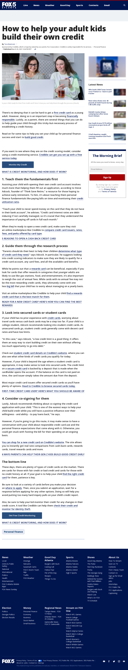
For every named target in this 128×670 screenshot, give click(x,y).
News (5, 557)
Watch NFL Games (73, 614)
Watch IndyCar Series (74, 631)
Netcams (27, 564)
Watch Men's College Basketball (74, 635)
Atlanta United (72, 570)
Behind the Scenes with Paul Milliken (94, 580)
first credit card (62, 112)
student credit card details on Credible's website (40, 352)
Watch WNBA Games (74, 644)
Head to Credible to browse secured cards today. (49, 386)
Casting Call (49, 567)
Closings (26, 561)
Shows (90, 557)
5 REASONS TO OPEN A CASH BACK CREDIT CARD (29, 238)
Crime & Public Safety (8, 565)
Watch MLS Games (74, 647)
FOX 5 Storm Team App (31, 571)
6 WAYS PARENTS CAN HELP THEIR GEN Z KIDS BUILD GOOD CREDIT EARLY (43, 454)
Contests (112, 567)
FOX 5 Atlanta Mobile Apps (10, 585)
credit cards (54, 317)
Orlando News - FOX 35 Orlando (53, 618)
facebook (109, 661)
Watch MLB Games (74, 623)
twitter (114, 661)
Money (27, 607)
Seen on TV (113, 564)
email (124, 661)
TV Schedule (92, 600)
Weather (28, 557)
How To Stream (115, 561)
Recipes (48, 576)
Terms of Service (109, 191)
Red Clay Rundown (94, 567)
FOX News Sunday (9, 589)
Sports (69, 557)
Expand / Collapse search (124, 5)
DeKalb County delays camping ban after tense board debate (98, 114)
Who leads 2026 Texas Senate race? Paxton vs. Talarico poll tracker (100, 91)
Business (27, 617)
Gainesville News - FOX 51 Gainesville (52, 623)
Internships (113, 584)
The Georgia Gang (94, 573)
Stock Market (28, 620)
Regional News (53, 607)
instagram (119, 661)
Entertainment (8, 581)
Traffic (26, 575)
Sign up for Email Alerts (115, 577)
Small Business (29, 623)
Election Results (8, 617)
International (7, 572)
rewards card (38, 268)
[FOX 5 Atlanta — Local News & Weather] (10, 5)
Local (4, 561)
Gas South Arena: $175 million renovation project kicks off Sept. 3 (100, 125)
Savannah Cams (29, 567)
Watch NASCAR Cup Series (74, 627)
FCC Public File (114, 587)
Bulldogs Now (93, 576)
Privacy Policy (110, 189)
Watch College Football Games (72, 618)
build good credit (34, 137)
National (5, 569)
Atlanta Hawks (72, 567)
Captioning (113, 593)
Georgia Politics (8, 614)
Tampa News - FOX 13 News (52, 612)
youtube (104, 661)
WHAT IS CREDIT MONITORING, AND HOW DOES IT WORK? (34, 171)
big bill (10, 286)
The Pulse (91, 564)
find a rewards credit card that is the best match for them (42, 295)
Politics (5, 575)
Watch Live (91, 594)
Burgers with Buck (52, 564)
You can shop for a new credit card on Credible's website (33, 442)
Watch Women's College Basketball (73, 640)
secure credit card (17, 368)
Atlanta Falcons (72, 564)
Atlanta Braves (72, 561)
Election (6, 607)
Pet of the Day (50, 573)
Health (4, 578)
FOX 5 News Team (116, 570)
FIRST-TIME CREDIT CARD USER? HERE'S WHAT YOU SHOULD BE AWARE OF (43, 391)
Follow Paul (49, 570)
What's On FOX (93, 597)
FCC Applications (115, 590)
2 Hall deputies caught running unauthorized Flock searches (99, 136)
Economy (27, 614)
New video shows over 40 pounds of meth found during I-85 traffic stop (100, 103)
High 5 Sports (71, 573)
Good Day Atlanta (50, 559)
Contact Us (113, 573)
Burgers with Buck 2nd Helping (94, 590)
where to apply (13, 488)
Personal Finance (100, 47)
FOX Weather (28, 578)
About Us (114, 557)
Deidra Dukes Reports (92, 585)
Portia (89, 570)
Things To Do (50, 579)
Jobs (110, 581)
